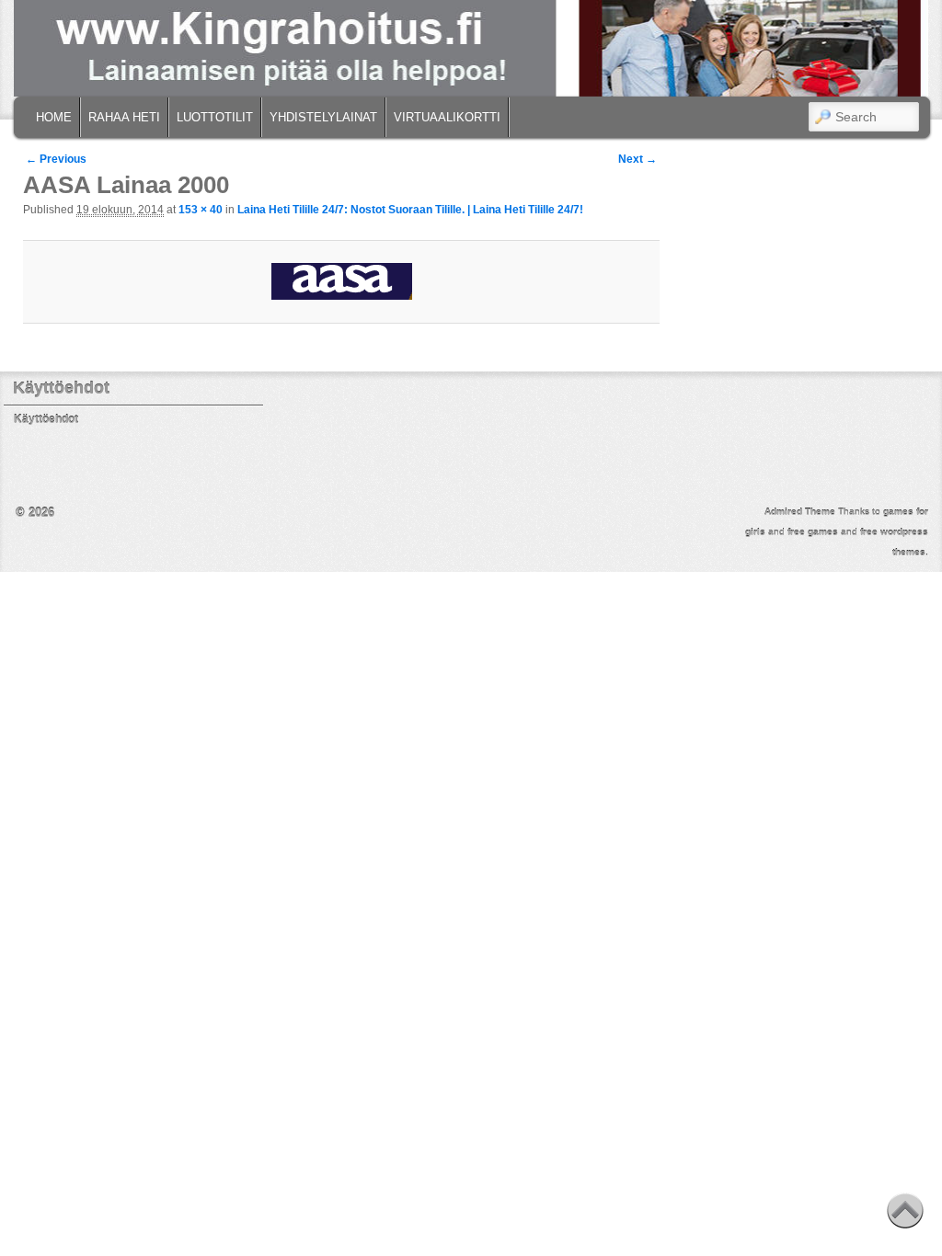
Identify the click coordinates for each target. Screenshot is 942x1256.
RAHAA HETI (124, 117)
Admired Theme (799, 512)
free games (812, 532)
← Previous (56, 159)
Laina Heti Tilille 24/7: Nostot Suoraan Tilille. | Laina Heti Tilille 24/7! (410, 209)
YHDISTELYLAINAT (323, 117)
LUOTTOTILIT (215, 117)
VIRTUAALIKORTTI (447, 117)
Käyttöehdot (46, 419)
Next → (637, 159)
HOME (54, 117)
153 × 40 (200, 209)
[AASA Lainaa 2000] (342, 281)
